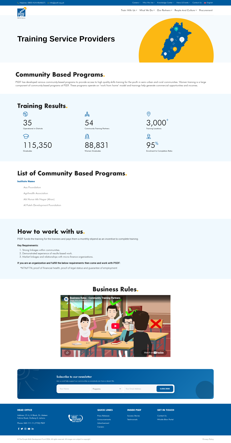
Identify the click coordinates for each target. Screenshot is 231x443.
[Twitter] (22, 429)
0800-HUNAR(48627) (36, 3)
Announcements (104, 419)
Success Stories (133, 416)
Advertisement (103, 423)
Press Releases (103, 416)
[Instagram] (25, 429)
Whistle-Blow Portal (165, 419)
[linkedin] (32, 429)
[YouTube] (29, 429)
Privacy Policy (208, 439)
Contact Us (162, 416)
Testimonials (132, 419)
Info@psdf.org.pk (57, 3)
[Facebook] (18, 429)
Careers (100, 427)
